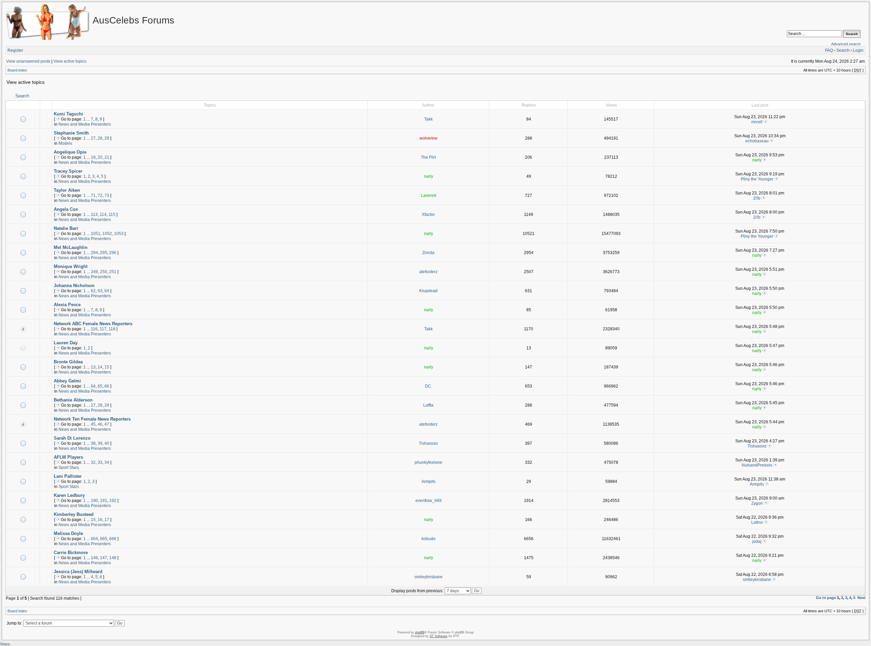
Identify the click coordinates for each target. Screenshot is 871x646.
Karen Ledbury (69, 495)
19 (93, 157)
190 (94, 500)
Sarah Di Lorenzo (72, 438)
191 (103, 500)
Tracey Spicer (68, 171)
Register (15, 50)
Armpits (429, 481)
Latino (757, 522)
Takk (428, 119)
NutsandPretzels (757, 465)
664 (94, 538)
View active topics (69, 61)
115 (112, 214)
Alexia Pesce (67, 304)
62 (93, 290)
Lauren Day (66, 342)
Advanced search (845, 44)
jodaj (756, 541)
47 (106, 424)
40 (106, 443)
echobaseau (757, 141)
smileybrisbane (428, 576)
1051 (95, 233)
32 (93, 462)
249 (94, 271)
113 (94, 214)
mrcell (756, 122)
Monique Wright (70, 266)
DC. (428, 386)
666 (112, 538)
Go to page (826, 598)
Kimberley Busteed (74, 514)
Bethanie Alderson (73, 400)
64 (106, 290)
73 (106, 195)
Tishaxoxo (428, 443)
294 (94, 252)
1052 (107, 233)
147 (103, 557)
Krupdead (428, 290)
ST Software (438, 636)
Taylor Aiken (67, 190)
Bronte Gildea (68, 361)
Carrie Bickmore (71, 552)
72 (100, 195)
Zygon (757, 503)
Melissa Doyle (68, 533)
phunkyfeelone (428, 462)
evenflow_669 (428, 500)
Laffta (428, 405)
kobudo (429, 538)
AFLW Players (68, 457)
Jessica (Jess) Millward (78, 571)
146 (94, 557)
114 (103, 214)
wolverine (429, 138)
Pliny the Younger (757, 179)
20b (756, 198)
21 (106, 157)
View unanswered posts (28, 61)
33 (100, 462)
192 (112, 500)
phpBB (419, 632)
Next (861, 598)
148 (112, 557)
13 (93, 367)
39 (100, 443)
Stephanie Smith (71, 133)
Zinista (428, 252)
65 (100, 386)
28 (100, 138)
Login (858, 50)
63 (100, 290)
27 (93, 138)
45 (93, 424)
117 (103, 329)
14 (100, 367)
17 (106, 519)
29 (106, 138)
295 (103, 252)
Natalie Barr (66, 228)
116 (94, 329)
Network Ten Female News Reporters (92, 419)
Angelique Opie (70, 152)
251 (112, 271)
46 (100, 424)
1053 (119, 233)
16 (100, 519)
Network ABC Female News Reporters (93, 323)
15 (106, 367)
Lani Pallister (68, 476)
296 (112, 252)
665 (103, 538)
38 (93, 443)
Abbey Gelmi (67, 380)
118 (112, 329)
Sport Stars (69, 467)
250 (103, 271)
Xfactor (428, 214)
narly (756, 160)
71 (93, 195)
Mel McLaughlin (70, 247)
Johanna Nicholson (74, 285)
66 (106, 386)
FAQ (829, 50)
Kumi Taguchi (68, 113)
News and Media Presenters (85, 124)
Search (843, 50)
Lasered (428, 195)
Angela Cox (66, 209)
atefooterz (428, 271)
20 (100, 157)
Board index (17, 70)
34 (106, 462)
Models (65, 143)
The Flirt (428, 157)
